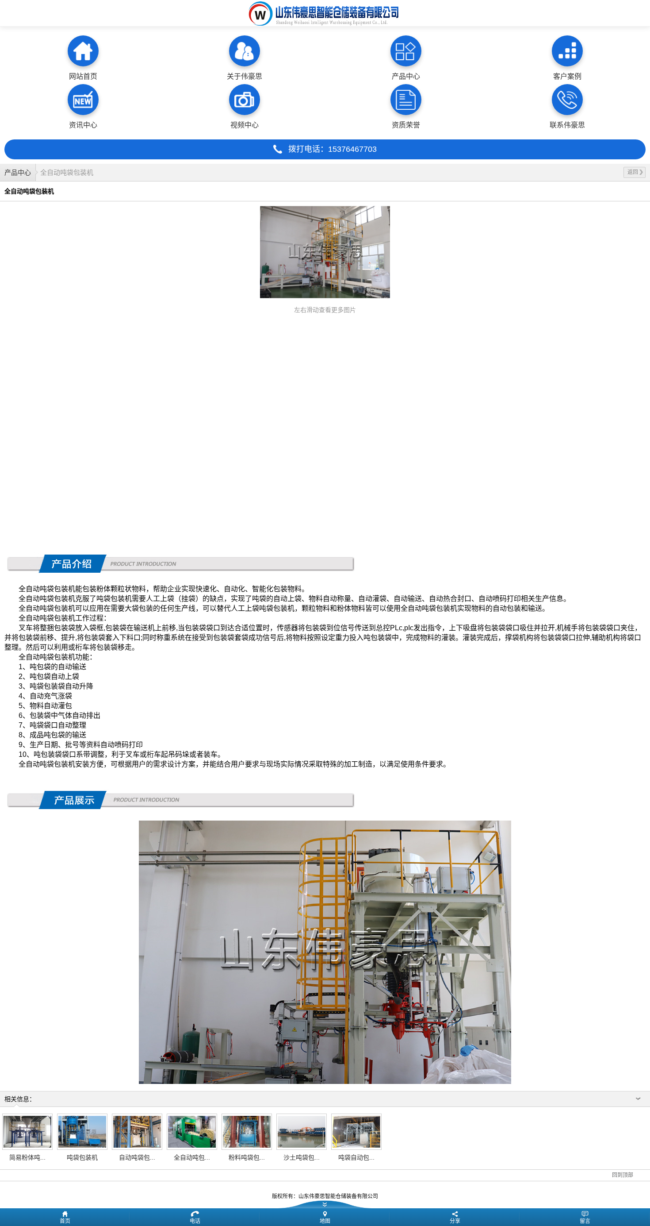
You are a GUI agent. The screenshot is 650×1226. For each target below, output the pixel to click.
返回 (632, 172)
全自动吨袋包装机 (66, 172)
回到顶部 (622, 1175)
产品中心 (17, 172)
